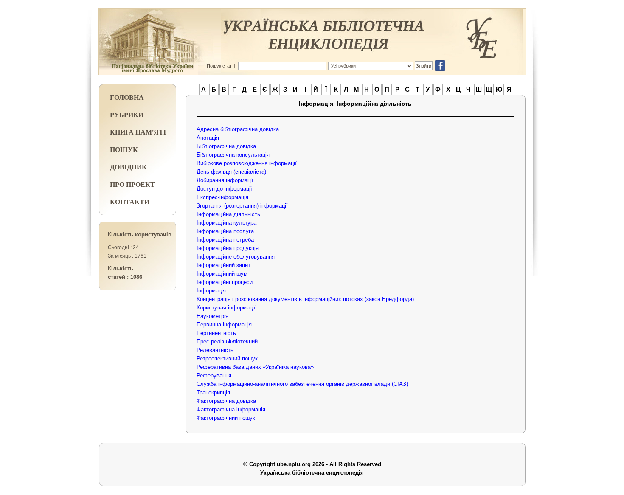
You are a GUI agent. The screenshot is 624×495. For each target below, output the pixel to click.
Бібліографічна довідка (226, 146)
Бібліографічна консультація (233, 155)
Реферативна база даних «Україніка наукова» (255, 367)
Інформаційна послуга (225, 231)
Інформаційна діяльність (228, 214)
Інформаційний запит (223, 265)
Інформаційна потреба (225, 239)
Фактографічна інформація (231, 409)
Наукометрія (212, 316)
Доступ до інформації (224, 189)
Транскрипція (213, 392)
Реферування (214, 375)
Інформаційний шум (222, 273)
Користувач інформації (226, 307)
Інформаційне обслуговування (236, 256)
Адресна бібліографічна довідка (238, 129)
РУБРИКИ (126, 114)
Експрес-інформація (222, 197)
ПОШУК (124, 149)
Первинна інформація (224, 324)
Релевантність (215, 350)
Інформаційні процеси (225, 282)
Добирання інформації (225, 180)
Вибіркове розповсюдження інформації (247, 163)
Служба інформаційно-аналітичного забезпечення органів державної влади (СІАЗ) (302, 384)
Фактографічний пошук (226, 418)
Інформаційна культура (226, 222)
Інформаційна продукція (228, 248)
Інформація (211, 290)
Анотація (208, 138)
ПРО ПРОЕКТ (132, 184)
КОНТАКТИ (129, 201)
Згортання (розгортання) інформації (242, 205)
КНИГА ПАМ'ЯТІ (138, 132)
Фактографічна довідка (226, 401)
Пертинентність (216, 333)
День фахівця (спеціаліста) (231, 172)
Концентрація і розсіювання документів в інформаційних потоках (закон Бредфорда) (305, 299)
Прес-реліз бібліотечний (227, 341)
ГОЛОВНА (127, 97)
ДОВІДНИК (128, 167)
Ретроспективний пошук (227, 358)
